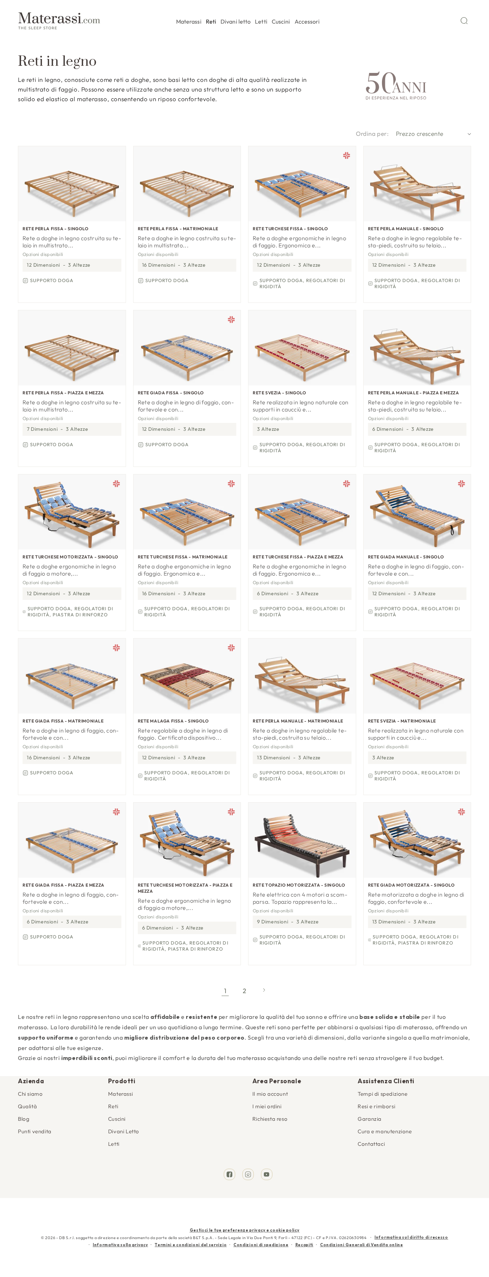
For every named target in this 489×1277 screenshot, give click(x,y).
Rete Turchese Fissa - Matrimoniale (183, 556)
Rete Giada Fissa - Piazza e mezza (64, 885)
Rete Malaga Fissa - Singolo (173, 721)
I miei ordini (267, 1106)
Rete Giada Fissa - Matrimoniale (63, 721)
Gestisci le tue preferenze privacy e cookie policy (245, 1230)
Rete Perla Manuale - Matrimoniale (298, 721)
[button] (189, 20)
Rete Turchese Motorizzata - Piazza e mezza (185, 888)
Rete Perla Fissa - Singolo (56, 228)
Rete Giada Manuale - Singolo (406, 556)
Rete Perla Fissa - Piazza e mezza (63, 392)
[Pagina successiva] (264, 991)
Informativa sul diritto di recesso (411, 1237)
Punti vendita (35, 1131)
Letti (114, 1143)
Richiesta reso (269, 1118)
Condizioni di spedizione (261, 1244)
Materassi (120, 1093)
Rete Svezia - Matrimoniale (402, 721)
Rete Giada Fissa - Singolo (171, 392)
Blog (23, 1118)
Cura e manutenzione (385, 1131)
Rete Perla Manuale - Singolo (406, 228)
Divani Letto (123, 1131)
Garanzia (370, 1118)
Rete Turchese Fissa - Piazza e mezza (298, 556)
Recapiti (304, 1244)
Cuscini (117, 1118)
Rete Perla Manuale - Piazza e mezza (413, 392)
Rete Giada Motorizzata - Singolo (411, 885)
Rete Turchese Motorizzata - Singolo (70, 556)
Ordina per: (372, 133)
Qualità (27, 1106)
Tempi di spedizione (382, 1093)
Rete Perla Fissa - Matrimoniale (178, 228)
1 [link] (225, 991)
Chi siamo (30, 1093)
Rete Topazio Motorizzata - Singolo (299, 885)
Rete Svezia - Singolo (279, 392)
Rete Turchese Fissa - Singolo (290, 228)
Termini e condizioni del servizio (191, 1244)
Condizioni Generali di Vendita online (361, 1244)
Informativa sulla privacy (120, 1244)
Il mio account (270, 1093)
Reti (113, 1106)
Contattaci (371, 1143)
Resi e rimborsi (376, 1106)
